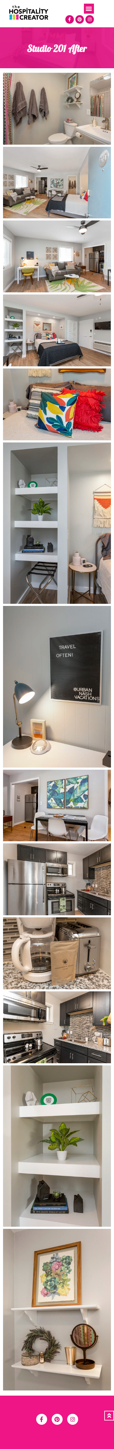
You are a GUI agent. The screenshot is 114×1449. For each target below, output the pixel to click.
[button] (89, 9)
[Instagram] (89, 19)
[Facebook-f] (69, 19)
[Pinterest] (79, 19)
